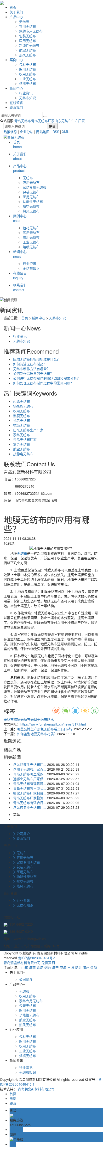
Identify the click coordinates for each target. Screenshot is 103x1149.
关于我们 (16, 12)
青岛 (40, 967)
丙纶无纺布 (21, 401)
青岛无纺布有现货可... (29, 783)
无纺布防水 (45, 719)
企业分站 (26, 131)
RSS (55, 131)
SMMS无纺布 (23, 406)
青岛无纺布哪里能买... (29, 788)
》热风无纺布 (23, 886)
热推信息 (10, 131)
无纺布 (24, 21)
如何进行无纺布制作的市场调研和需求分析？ (46, 378)
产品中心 (16, 16)
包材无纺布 (27, 64)
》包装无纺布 (23, 867)
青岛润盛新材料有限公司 (22, 962)
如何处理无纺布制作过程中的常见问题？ (43, 383)
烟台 (47, 967)
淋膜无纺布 (21, 415)
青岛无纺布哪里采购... (29, 774)
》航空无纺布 (23, 881)
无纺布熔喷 (12, 719)
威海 (63, 967)
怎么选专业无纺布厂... (29, 807)
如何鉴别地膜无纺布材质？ (37, 733)
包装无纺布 (27, 35)
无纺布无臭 (28, 719)
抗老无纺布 (21, 420)
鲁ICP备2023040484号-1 (37, 957)
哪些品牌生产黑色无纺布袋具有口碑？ (45, 728)
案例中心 (16, 59)
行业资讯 (26, 93)
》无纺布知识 (23, 905)
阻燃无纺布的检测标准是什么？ (36, 359)
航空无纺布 (27, 50)
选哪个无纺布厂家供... (29, 778)
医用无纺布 (27, 40)
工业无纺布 (27, 78)
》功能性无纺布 (25, 876)
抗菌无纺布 (21, 425)
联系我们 (16, 107)
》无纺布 (20, 852)
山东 (24, 967)
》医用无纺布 (23, 871)
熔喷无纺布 (27, 83)
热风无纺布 (27, 54)
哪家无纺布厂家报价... (29, 793)
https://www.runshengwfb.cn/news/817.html (53, 724)
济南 (32, 967)
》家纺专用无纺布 (26, 862)
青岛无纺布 (22, 120)
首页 (13, 7)
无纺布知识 (27, 97)
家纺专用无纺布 (31, 31)
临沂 (78, 967)
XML (65, 131)
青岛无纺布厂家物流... (29, 797)
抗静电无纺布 (23, 453)
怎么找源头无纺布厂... (29, 764)
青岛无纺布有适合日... (29, 802)
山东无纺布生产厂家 (70, 120)
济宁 (55, 967)
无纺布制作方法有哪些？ (31, 368)
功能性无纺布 (29, 45)
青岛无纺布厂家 (43, 120)
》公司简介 (21, 833)
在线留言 (16, 102)
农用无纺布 (27, 26)
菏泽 (93, 967)
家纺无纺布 (21, 434)
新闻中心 (16, 88)
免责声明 (48, 962)
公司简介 (26, 979)
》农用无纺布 (23, 857)
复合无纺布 (21, 444)
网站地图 (43, 131)
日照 (70, 967)
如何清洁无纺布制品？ (30, 363)
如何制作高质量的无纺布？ (33, 373)
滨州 (86, 967)
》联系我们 (21, 838)
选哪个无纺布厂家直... (29, 769)
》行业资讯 (21, 900)
